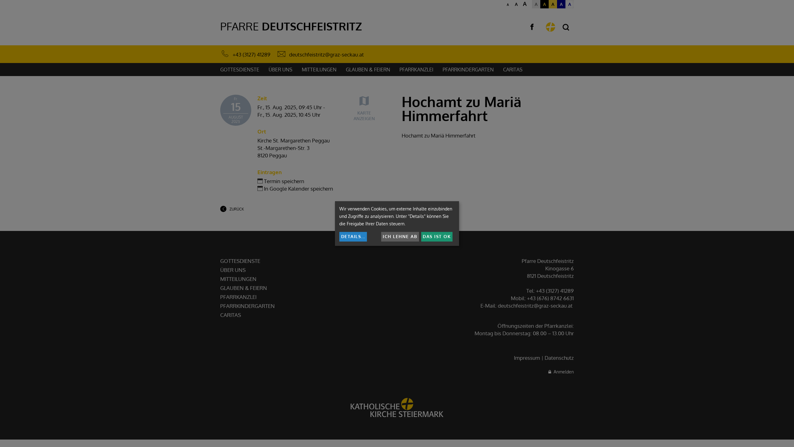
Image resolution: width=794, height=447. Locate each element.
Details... (353, 236)
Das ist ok (437, 236)
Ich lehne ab (400, 236)
